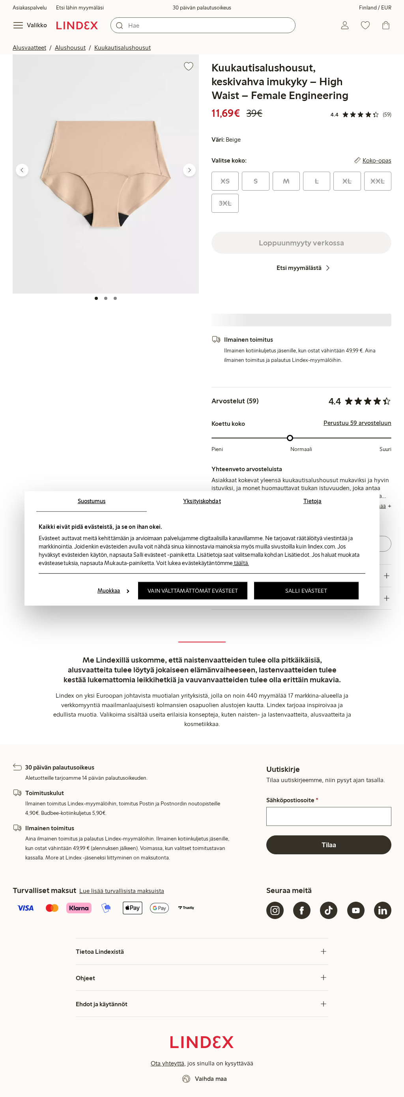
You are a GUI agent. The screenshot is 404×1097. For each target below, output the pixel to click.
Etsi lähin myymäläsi (80, 7)
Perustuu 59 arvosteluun (357, 423)
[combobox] (203, 25)
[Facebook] (301, 910)
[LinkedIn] (382, 910)
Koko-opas (377, 160)
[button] (106, 173)
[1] (96, 298)
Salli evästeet (306, 590)
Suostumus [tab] (92, 501)
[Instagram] (275, 910)
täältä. (241, 562)
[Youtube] (356, 910)
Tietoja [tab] (312, 501)
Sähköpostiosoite (292, 800)
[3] (115, 298)
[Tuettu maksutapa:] (138, 909)
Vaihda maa (211, 1078)
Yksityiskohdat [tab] (202, 501)
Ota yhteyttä (167, 1063)
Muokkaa (108, 590)
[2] (105, 298)
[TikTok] (328, 910)
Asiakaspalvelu (30, 7)
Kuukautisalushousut (122, 47)
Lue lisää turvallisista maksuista (121, 891)
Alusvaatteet (29, 47)
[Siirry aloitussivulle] (77, 25)
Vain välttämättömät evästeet (193, 590)
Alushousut (70, 47)
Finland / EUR (375, 7)
